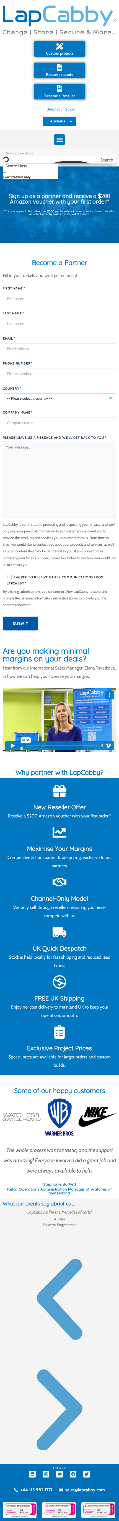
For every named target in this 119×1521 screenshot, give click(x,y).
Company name (17, 412)
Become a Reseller (59, 95)
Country (12, 388)
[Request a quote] (59, 67)
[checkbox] (30, 173)
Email (9, 338)
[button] (59, 139)
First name (14, 288)
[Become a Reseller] (59, 88)
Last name (13, 313)
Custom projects (59, 53)
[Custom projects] (59, 46)
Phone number (18, 363)
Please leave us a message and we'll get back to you (54, 437)
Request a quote (59, 74)
